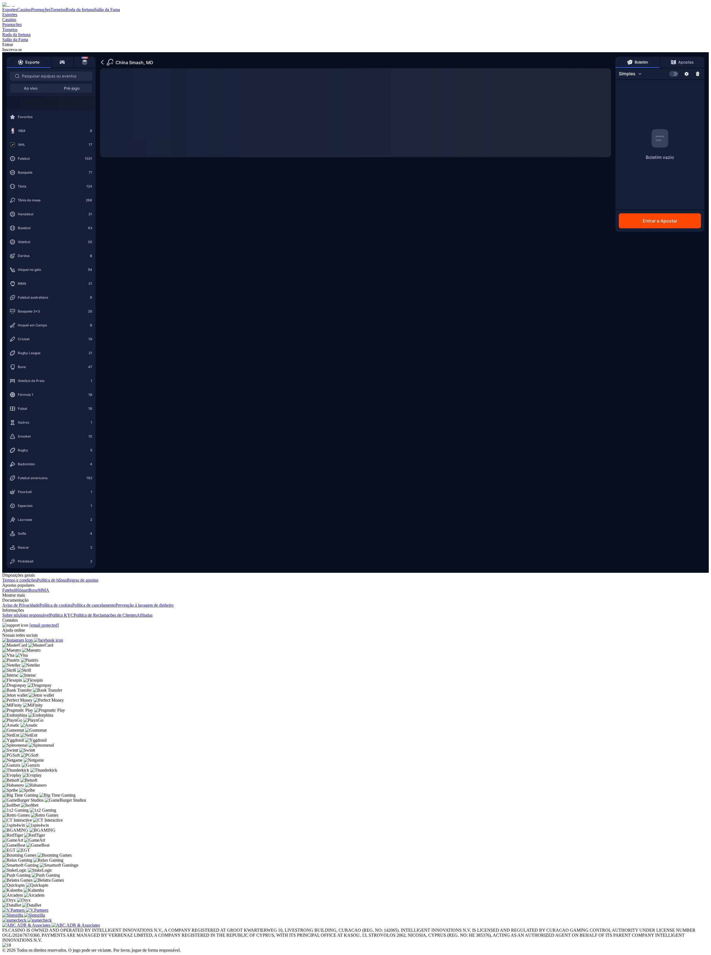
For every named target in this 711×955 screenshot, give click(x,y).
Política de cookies (55, 605)
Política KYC (62, 615)
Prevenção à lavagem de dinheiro (145, 605)
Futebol (9, 590)
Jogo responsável (35, 615)
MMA (43, 590)
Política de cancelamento (94, 605)
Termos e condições (19, 580)
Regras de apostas (82, 580)
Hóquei (22, 590)
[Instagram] (18, 640)
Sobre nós (11, 615)
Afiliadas (144, 615)
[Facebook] (48, 640)
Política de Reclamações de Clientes (105, 615)
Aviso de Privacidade (20, 605)
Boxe (33, 590)
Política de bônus (52, 580)
